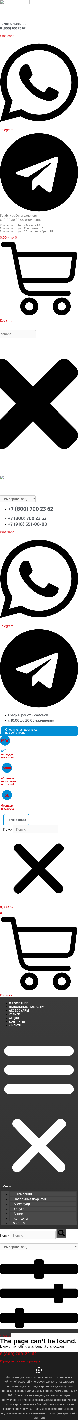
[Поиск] (61, 1233)
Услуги (14, 1014)
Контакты (17, 1021)
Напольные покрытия (27, 1006)
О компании (18, 1003)
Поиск (7, 829)
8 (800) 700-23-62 (18, 1353)
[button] (38, 819)
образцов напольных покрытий (8, 781)
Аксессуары (19, 1010)
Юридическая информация (20, 1361)
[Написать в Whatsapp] (39, 1371)
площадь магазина (7, 754)
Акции (14, 1018)
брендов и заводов (8, 807)
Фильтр (15, 1025)
